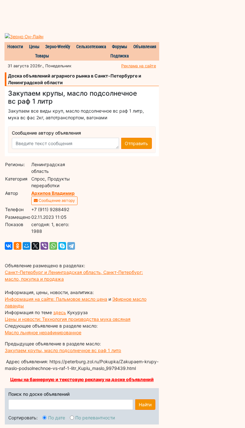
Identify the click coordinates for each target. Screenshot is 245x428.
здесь (59, 312)
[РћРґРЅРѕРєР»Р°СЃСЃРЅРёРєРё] (17, 246)
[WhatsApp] (53, 246)
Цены (34, 46)
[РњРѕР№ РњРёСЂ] (26, 246)
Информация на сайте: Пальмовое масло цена (56, 299)
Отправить (136, 143)
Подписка (119, 55)
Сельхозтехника (91, 46)
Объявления (144, 46)
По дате (56, 417)
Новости (15, 46)
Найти (145, 404)
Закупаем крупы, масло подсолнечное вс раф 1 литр (63, 350)
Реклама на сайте (138, 65)
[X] (35, 246)
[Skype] (62, 246)
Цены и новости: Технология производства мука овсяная (67, 319)
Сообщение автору (56, 200)
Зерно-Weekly (57, 46)
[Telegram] (71, 246)
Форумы (119, 46)
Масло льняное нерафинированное (43, 332)
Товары (42, 55)
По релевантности (95, 417)
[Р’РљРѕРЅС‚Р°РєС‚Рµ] (8, 246)
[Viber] (44, 246)
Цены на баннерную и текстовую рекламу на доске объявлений (82, 379)
